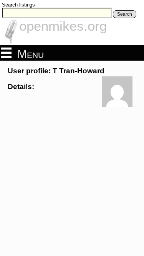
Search (124, 14)
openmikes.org (63, 25)
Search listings (18, 5)
